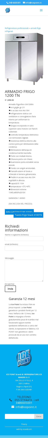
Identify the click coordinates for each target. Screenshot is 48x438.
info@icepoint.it (26, 407)
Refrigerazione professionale (17, 28)
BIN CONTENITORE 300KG (19, 211)
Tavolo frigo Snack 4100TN (28, 214)
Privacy (24, 424)
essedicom (27, 429)
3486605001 (24, 403)
